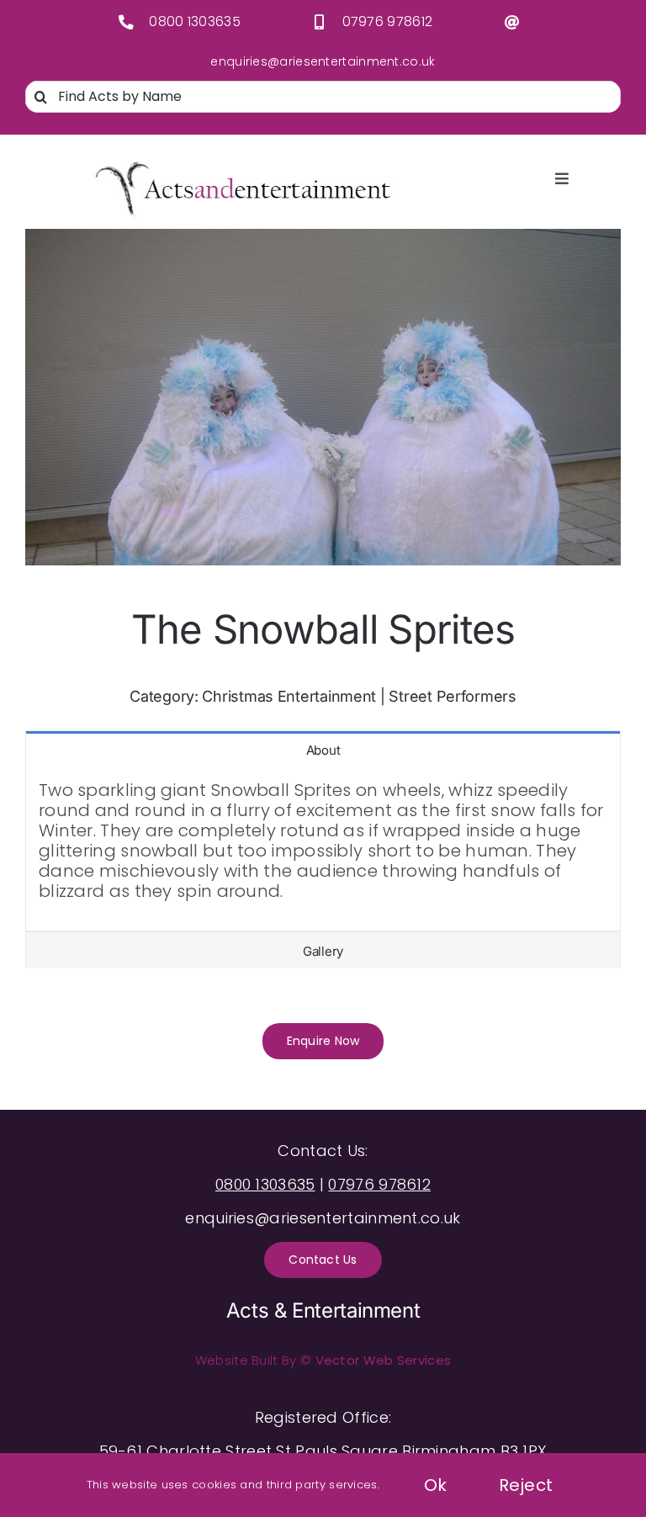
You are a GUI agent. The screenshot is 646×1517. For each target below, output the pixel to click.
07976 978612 (387, 21)
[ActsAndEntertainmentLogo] (243, 164)
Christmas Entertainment (289, 696)
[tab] (323, 749)
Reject (526, 1485)
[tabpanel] (323, 849)
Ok (435, 1485)
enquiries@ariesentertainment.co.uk (322, 61)
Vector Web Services (383, 1360)
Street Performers (452, 696)
